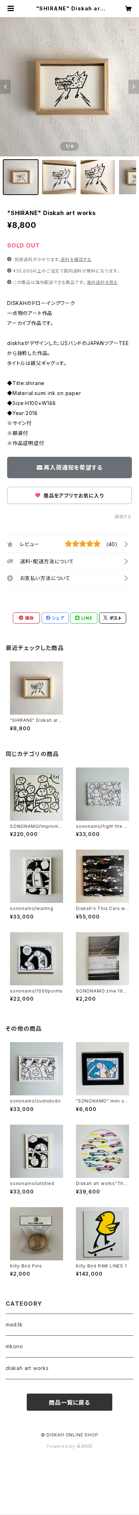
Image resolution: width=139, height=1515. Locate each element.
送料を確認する (76, 259)
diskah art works (27, 1368)
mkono (14, 1346)
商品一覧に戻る (69, 1402)
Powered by (62, 1446)
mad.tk (14, 1324)
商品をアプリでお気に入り (72, 495)
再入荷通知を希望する (73, 467)
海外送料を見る (102, 282)
